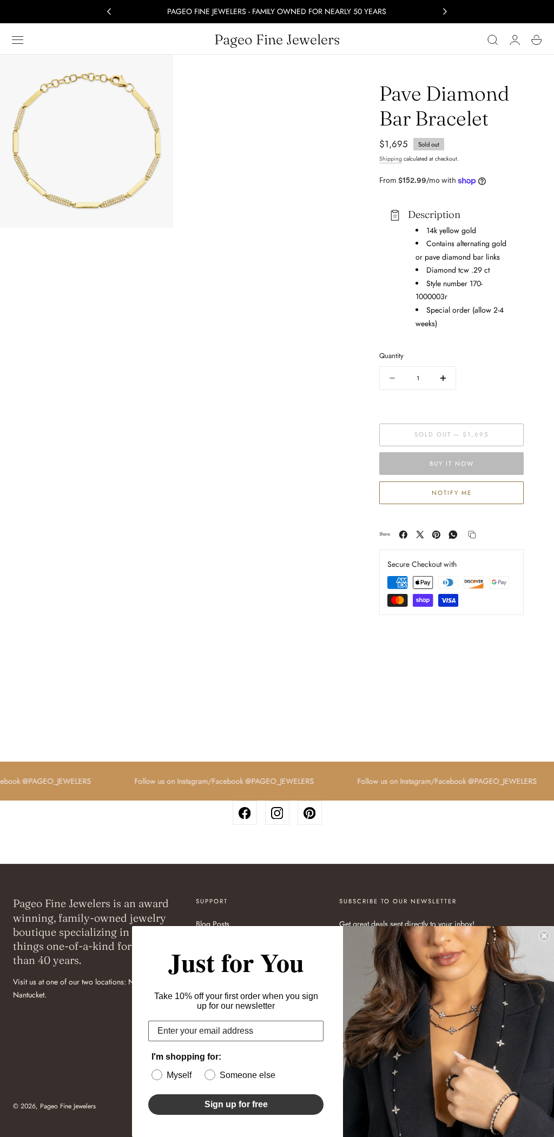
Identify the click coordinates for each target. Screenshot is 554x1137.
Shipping (390, 159)
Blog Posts (212, 923)
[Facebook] (245, 813)
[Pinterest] (310, 813)
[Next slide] (445, 12)
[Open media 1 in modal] (154, 73)
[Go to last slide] (108, 12)
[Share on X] (420, 535)
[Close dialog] (544, 935)
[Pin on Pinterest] (436, 535)
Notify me (452, 492)
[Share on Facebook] (403, 535)
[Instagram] (277, 813)
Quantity (391, 356)
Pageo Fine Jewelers (68, 1106)
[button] (18, 40)
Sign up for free (236, 1104)
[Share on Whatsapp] (453, 535)
